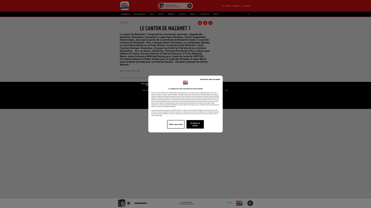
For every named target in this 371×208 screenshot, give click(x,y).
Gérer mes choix (176, 124)
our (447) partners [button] (160, 92)
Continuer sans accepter (210, 79)
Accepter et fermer (195, 124)
